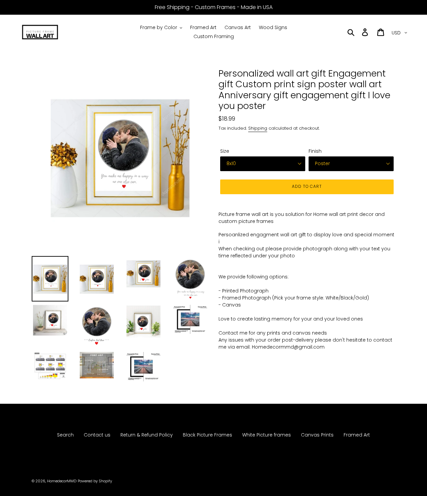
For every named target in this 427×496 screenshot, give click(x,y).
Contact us (97, 434)
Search (65, 434)
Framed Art (357, 434)
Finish (315, 151)
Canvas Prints (317, 434)
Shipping (257, 128)
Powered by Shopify (95, 481)
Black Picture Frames (207, 434)
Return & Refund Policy (146, 434)
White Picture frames (266, 434)
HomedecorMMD (61, 481)
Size (224, 151)
